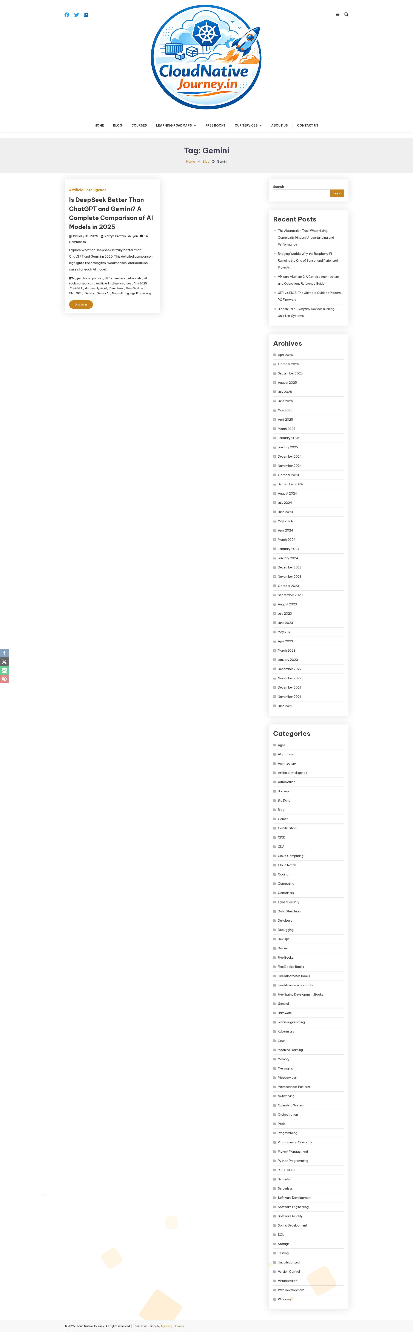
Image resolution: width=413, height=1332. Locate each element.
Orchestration (288, 1115)
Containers (286, 893)
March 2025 (286, 429)
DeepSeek (116, 288)
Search (278, 187)
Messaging (285, 1068)
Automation (286, 782)
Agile (281, 745)
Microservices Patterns (294, 1087)
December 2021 (289, 687)
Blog (117, 125)
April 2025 (285, 420)
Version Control (289, 1272)
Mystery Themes (172, 1326)
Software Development (294, 1198)
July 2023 (285, 614)
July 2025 (285, 392)
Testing (283, 1253)
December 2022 (290, 669)
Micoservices (287, 1078)
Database (285, 921)
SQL (281, 1235)
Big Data (284, 800)
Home (99, 125)
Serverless (285, 1188)
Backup (283, 791)
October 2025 (288, 364)
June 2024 (285, 512)
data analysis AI (96, 288)
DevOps (284, 939)
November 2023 (290, 577)
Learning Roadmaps (174, 125)
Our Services (246, 125)
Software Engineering (293, 1207)
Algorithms (286, 754)
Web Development (291, 1290)
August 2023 (287, 604)
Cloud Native (287, 865)
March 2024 (287, 540)
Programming (287, 1133)
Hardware (285, 1013)
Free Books (215, 125)
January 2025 (288, 447)
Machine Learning (290, 1050)
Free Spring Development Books (300, 994)
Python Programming (293, 1161)
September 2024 (290, 484)
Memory (284, 1059)
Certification (287, 828)
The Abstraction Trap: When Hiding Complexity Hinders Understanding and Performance (306, 237)
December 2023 (290, 567)
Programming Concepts (295, 1142)
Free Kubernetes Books (294, 976)
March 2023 (286, 650)
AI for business (115, 278)
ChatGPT (76, 288)
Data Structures (289, 911)
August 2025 (287, 383)
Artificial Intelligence (87, 190)
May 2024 (285, 521)
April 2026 (285, 355)
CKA (281, 847)
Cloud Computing (291, 856)
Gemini (89, 293)
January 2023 (288, 660)
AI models (134, 278)
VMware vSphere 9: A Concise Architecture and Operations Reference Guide (308, 280)
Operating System (291, 1105)
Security (284, 1179)
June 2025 (285, 401)
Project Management (293, 1151)
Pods (281, 1124)
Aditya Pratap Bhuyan (121, 236)
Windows (284, 1299)
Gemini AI (103, 293)
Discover (81, 304)
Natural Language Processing (131, 293)
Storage (284, 1244)
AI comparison (92, 278)
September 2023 (290, 595)
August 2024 (287, 493)
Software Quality (290, 1216)
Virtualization (287, 1281)
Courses (139, 125)
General (283, 1004)
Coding (283, 874)
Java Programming (291, 1022)
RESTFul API (286, 1170)
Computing (286, 884)
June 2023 (285, 623)
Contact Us (307, 125)
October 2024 (288, 475)
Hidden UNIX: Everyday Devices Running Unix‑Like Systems (306, 312)
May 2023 (285, 632)
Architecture (287, 763)
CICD (281, 837)
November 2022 (290, 678)
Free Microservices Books (295, 985)
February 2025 (288, 438)
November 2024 (290, 466)
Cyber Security (288, 902)
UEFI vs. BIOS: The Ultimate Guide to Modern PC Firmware (309, 296)
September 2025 (290, 373)
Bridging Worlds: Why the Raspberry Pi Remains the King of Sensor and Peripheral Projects (308, 260)
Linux (281, 1041)
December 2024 (290, 456)
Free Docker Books (291, 967)
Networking (286, 1096)
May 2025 (285, 410)
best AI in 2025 (136, 283)
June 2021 (285, 706)
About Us (279, 125)
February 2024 (288, 549)
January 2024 (288, 558)
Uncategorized (289, 1262)
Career (283, 819)
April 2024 (285, 530)
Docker (283, 948)
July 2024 (285, 503)
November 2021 (289, 697)
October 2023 (288, 586)
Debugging (286, 930)
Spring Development (292, 1225)
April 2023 (285, 641)
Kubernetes (286, 1031)
